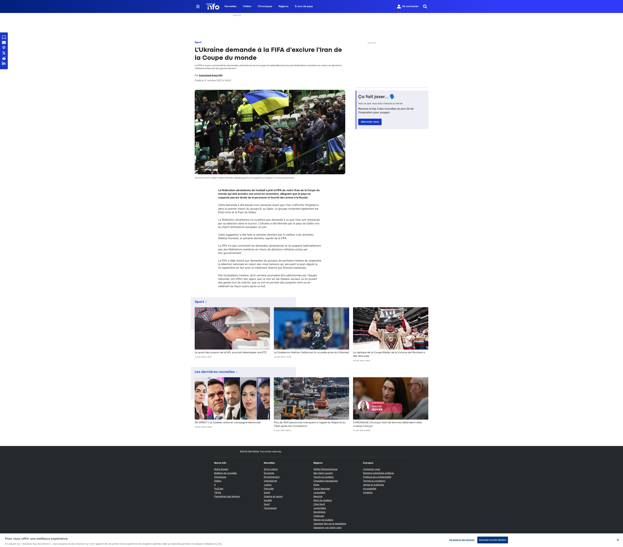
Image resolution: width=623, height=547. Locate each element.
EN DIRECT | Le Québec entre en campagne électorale (228, 423)
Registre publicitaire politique (378, 473)
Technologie (270, 508)
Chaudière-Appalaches (325, 480)
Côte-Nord (319, 504)
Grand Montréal (321, 488)
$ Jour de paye (304, 6)
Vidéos (247, 6)
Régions (283, 6)
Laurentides (319, 508)
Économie (269, 473)
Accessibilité (369, 488)
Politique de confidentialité (377, 477)
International (270, 480)
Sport (198, 42)
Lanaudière (319, 492)
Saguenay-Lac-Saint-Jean (327, 527)
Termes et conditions (374, 480)
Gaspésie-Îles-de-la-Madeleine (329, 523)
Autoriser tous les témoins (492, 539)
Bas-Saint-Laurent (323, 473)
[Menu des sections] (198, 6)
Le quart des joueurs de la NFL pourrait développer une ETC (231, 352)
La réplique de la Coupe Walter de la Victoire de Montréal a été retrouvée (389, 354)
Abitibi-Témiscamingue (325, 469)
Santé (267, 492)
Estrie (316, 484)
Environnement (272, 477)
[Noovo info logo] (212, 6)
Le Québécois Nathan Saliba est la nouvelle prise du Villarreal (311, 352)
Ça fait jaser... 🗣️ (376, 97)
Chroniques (265, 6)
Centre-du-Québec (323, 477)
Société (268, 500)
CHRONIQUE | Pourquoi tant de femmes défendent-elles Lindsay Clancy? (387, 424)
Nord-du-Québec (322, 500)
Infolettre (368, 492)
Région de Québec (323, 519)
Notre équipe (221, 469)
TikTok (217, 492)
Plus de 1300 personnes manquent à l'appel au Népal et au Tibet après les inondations (309, 424)
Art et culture (271, 469)
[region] (311, 540)
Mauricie (317, 496)
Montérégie (319, 512)
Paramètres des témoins (227, 496)
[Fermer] (617, 539)
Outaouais (318, 515)
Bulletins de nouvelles (225, 473)
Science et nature (273, 496)
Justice (267, 484)
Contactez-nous (371, 469)
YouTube (218, 488)
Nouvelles (230, 6)
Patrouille (269, 488)
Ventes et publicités (373, 484)
